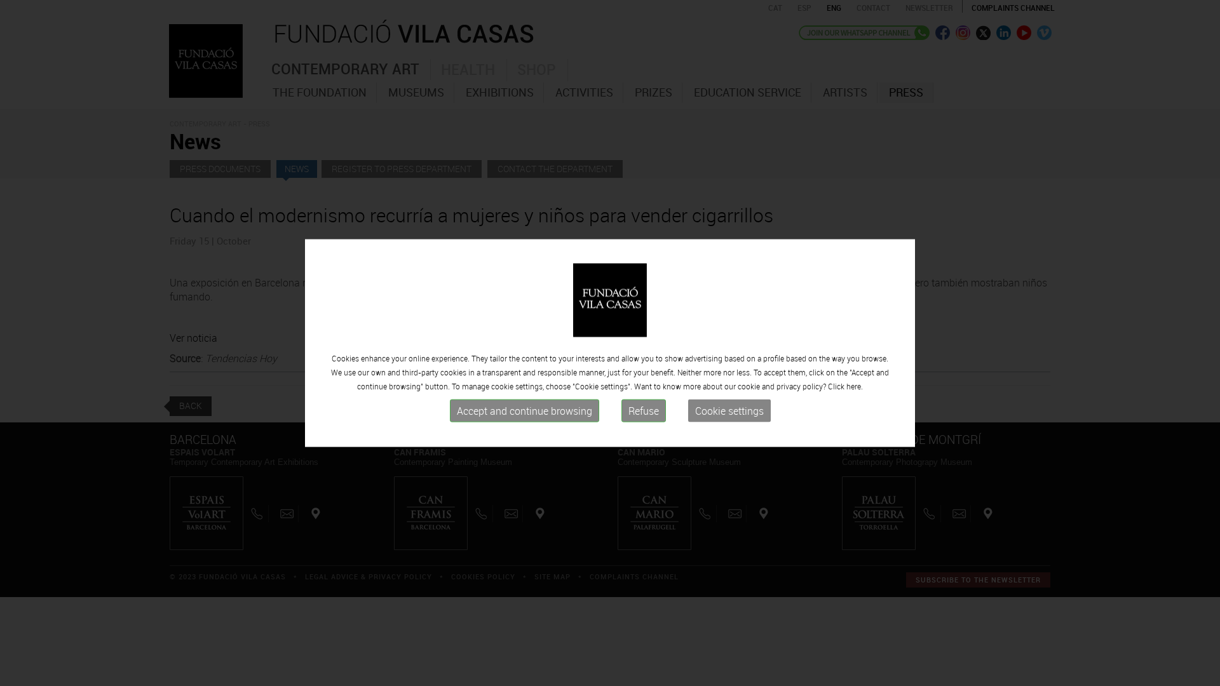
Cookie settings (729, 411)
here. (854, 386)
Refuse (643, 411)
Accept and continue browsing (524, 411)
